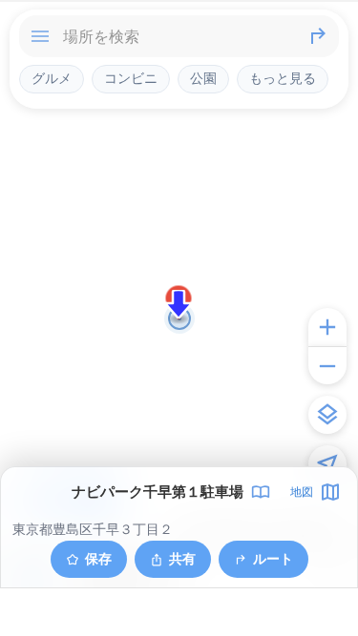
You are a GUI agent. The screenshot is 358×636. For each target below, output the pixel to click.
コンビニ (131, 78)
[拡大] (327, 327)
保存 (98, 558)
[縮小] (327, 365)
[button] (178, 304)
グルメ (52, 78)
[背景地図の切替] (327, 415)
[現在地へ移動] (327, 464)
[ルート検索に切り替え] (318, 36)
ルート (273, 558)
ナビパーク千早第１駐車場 (157, 492)
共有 (182, 558)
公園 (203, 78)
